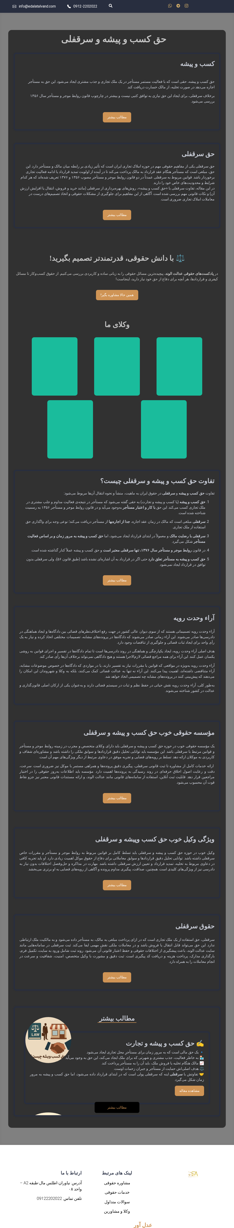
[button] (117, 1107)
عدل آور (143, 1225)
